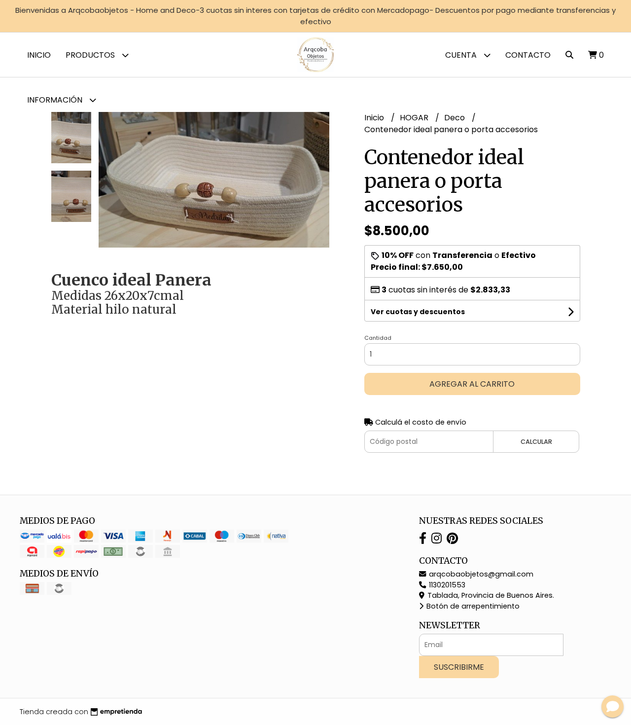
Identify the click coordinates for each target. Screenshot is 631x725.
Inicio (39, 55)
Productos (91, 55)
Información (55, 100)
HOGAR (415, 117)
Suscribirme (459, 667)
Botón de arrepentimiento (472, 606)
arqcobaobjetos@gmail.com (480, 574)
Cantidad (377, 338)
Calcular (536, 441)
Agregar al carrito (472, 384)
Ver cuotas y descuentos (418, 312)
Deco (455, 117)
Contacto (528, 55)
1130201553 (446, 585)
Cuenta (462, 55)
